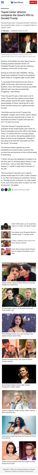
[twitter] (6, 189)
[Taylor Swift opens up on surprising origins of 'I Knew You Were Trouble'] (6, 226)
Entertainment (5, 8)
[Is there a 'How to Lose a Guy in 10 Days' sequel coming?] (6, 243)
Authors (21, 471)
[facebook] (2, 189)
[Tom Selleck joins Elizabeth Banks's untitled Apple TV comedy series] (6, 234)
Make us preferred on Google (21, 189)
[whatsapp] (9, 189)
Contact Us (15, 471)
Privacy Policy (29, 471)
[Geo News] (17, 2)
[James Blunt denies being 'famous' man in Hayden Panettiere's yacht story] (6, 251)
